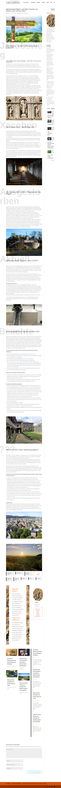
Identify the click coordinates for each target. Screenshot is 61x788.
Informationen (37, 294)
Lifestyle (38, 2)
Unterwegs (33, 2)
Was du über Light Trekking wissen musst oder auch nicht (34, 783)
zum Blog (38, 574)
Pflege (14, 666)
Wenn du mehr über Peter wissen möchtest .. (38, 613)
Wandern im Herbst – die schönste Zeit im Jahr (50, 103)
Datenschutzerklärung (16, 783)
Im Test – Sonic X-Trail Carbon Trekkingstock (50, 99)
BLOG (48, 2)
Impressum (8, 783)
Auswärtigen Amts (31, 354)
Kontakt (43, 2)
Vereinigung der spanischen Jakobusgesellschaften (18, 361)
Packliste (19, 498)
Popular (48, 108)
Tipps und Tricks (36, 700)
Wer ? (51, 2)
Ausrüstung (25, 2)
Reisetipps (19, 13)
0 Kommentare (25, 13)
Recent (52, 108)
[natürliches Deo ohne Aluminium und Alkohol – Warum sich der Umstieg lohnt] (49, 139)
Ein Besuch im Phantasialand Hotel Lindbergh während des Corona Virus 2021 (51, 92)
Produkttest (21, 669)
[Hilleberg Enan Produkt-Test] (49, 122)
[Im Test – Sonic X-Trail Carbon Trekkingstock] (49, 152)
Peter (9, 13)
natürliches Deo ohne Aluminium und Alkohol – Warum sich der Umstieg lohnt (23, 662)
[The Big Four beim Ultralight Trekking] (49, 112)
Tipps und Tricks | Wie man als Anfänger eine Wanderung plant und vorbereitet (24, 687)
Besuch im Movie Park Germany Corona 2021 (50, 86)
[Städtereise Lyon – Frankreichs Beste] (49, 129)
